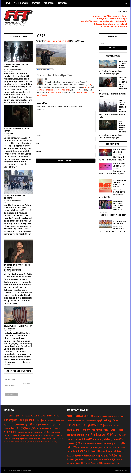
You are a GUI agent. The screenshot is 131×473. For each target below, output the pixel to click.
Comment (40, 109)
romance (36, 435)
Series (121, 451)
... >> (27, 102)
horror (30, 428)
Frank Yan (115, 435)
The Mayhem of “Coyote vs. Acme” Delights (112, 18)
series (59, 435)
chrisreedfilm (52, 415)
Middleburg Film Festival (32, 432)
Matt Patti (10, 431)
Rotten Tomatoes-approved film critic (54, 90)
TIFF (58, 438)
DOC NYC (115, 425)
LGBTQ (52, 428)
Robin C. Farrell (27, 435)
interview (44, 428)
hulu (38, 428)
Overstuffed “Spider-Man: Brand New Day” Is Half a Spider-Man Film (104, 21)
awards (36, 416)
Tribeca (33, 442)
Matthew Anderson (117, 443)
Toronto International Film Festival (19, 442)
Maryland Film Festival (105, 443)
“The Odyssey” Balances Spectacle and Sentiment (110, 24)
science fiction (51, 435)
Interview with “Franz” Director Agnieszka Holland (110, 16)
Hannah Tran (18, 428)
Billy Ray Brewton (94, 421)
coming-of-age (55, 420)
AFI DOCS (88, 416)
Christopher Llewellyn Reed (57, 41)
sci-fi (43, 435)
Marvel (57, 428)
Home (8, 3)
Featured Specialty (94, 430)
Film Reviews (49, 3)
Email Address (10, 386)
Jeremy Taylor (91, 444)
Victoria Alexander (93, 462)
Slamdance (71, 456)
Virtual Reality (107, 463)
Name (38, 135)
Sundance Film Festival (31, 438)
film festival (44, 424)
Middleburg (21, 432)
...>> (122, 159)
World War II (53, 442)
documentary (24, 424)
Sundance (16, 438)
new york (52, 432)
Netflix (44, 432)
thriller (51, 438)
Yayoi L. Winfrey (116, 463)
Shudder (7, 439)
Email (38, 143)
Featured (74, 430)
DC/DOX (107, 426)
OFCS (89, 85)
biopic (42, 416)
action (6, 416)
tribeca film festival (43, 442)
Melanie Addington (84, 447)
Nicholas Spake (76, 451)
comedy (46, 420)
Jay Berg (84, 444)
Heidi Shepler (99, 439)
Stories (119, 456)
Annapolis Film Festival (100, 416)
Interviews (62, 3)
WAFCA (86, 87)
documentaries (11, 425)
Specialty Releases (86, 455)
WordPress (124, 470)
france (52, 425)
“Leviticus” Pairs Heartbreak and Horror (113, 26)
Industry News (114, 439)
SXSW (44, 438)
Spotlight (106, 455)
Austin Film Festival (113, 416)
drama (36, 425)
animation (28, 416)
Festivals (36, 3)
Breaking (109, 420)
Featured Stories (21, 3)
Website (38, 151)
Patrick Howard (13, 435)
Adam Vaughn (16, 415)
